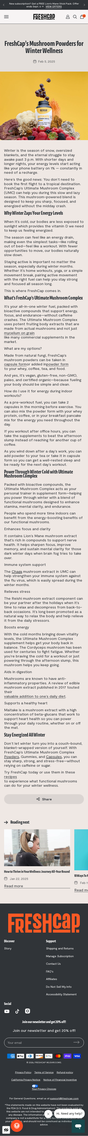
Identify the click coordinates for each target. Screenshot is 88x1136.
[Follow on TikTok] (17, 1011)
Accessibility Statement (61, 994)
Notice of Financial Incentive (60, 1079)
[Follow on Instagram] (27, 1012)
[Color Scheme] (6, 1130)
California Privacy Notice (25, 1079)
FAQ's (49, 971)
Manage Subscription (60, 956)
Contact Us (53, 963)
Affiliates (51, 979)
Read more (13, 886)
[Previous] (3, 5)
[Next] (84, 5)
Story (7, 948)
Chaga (17, 571)
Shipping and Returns (60, 948)
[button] (68, 16)
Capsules (54, 756)
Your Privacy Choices (44, 1088)
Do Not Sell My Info (59, 986)
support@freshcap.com (64, 1098)
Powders (11, 756)
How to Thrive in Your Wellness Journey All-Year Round (37, 872)
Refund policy (65, 1072)
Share (47, 799)
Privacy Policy (23, 1072)
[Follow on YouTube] (7, 1011)
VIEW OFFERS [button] (54, 6)
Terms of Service (44, 1072)
